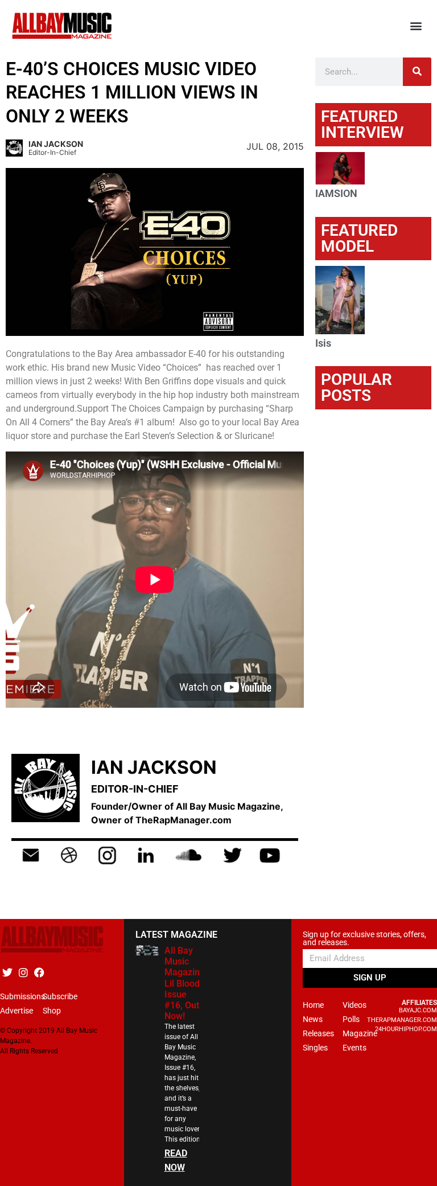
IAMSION (336, 193)
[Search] (417, 72)
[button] (416, 26)
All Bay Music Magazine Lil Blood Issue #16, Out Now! (184, 983)
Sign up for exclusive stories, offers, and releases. (364, 938)
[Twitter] (7, 972)
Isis (323, 343)
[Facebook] (39, 972)
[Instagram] (23, 972)
